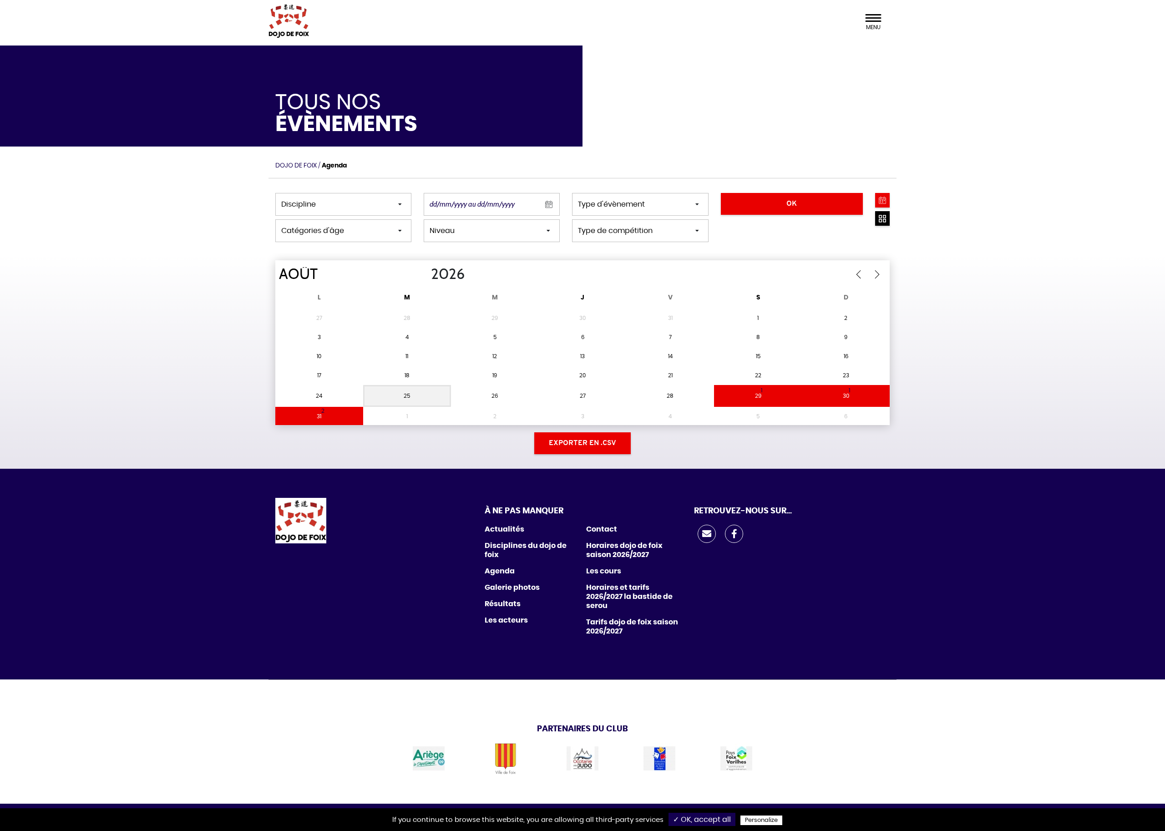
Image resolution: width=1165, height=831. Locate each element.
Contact (601, 529)
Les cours (603, 571)
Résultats (503, 604)
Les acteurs (506, 620)
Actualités (504, 529)
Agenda (500, 571)
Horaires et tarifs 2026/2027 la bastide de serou (629, 596)
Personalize (761, 820)
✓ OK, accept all (702, 819)
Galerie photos (512, 587)
